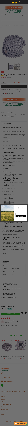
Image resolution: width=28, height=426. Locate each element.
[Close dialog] (26, 206)
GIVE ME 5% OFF (21, 216)
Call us (14, 2)
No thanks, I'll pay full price (20, 218)
